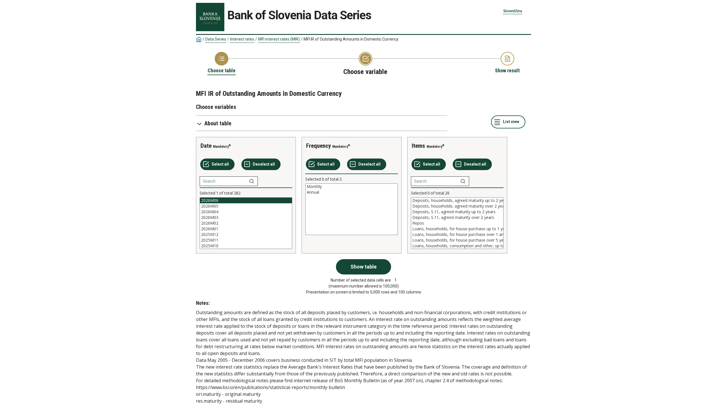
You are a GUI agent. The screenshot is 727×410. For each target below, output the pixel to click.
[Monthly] (352, 186)
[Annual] (352, 192)
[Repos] (457, 223)
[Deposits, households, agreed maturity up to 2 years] (457, 200)
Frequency (318, 145)
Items (418, 145)
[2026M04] (246, 212)
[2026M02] (246, 223)
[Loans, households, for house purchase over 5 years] (457, 240)
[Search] (251, 181)
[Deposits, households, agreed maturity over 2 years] (457, 206)
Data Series (215, 39)
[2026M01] (246, 229)
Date (206, 145)
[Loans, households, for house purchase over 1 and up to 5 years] (457, 234)
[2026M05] (246, 206)
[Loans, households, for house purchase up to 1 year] (457, 229)
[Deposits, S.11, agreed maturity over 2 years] (457, 217)
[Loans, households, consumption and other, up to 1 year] (457, 246)
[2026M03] (246, 217)
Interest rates (242, 39)
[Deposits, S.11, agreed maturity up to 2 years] (457, 212)
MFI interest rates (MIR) (279, 39)
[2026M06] (246, 200)
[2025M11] (246, 240)
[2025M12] (246, 234)
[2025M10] (246, 246)
